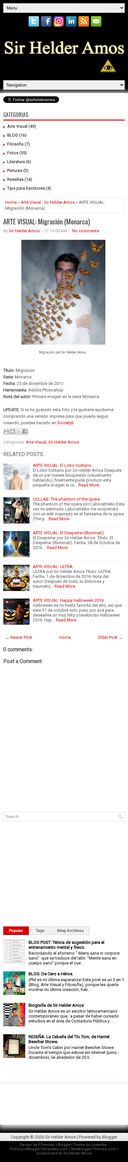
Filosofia (15, 144)
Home (11, 202)
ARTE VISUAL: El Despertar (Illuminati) (68, 532)
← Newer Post (18, 637)
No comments (85, 230)
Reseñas (15, 179)
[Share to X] (18, 431)
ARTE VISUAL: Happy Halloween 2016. (69, 600)
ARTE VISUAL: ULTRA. (53, 566)
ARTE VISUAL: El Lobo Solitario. (62, 465)
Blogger (109, 1136)
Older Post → (110, 637)
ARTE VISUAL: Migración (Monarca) (46, 221)
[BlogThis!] (12, 431)
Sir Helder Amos (59, 202)
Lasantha (99, 1145)
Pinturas (14, 170)
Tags (40, 930)
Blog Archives (70, 930)
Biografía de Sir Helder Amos (56, 1005)
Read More (88, 485)
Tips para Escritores (26, 188)
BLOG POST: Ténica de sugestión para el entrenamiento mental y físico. (66, 945)
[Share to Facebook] (25, 431)
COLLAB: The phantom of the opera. (67, 499)
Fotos (12, 152)
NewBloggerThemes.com (93, 1149)
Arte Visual (17, 126)
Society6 (65, 422)
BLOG (12, 135)
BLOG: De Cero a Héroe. (51, 973)
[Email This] (6, 431)
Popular (16, 930)
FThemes (46, 1145)
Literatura (16, 161)
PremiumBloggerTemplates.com (39, 1149)
